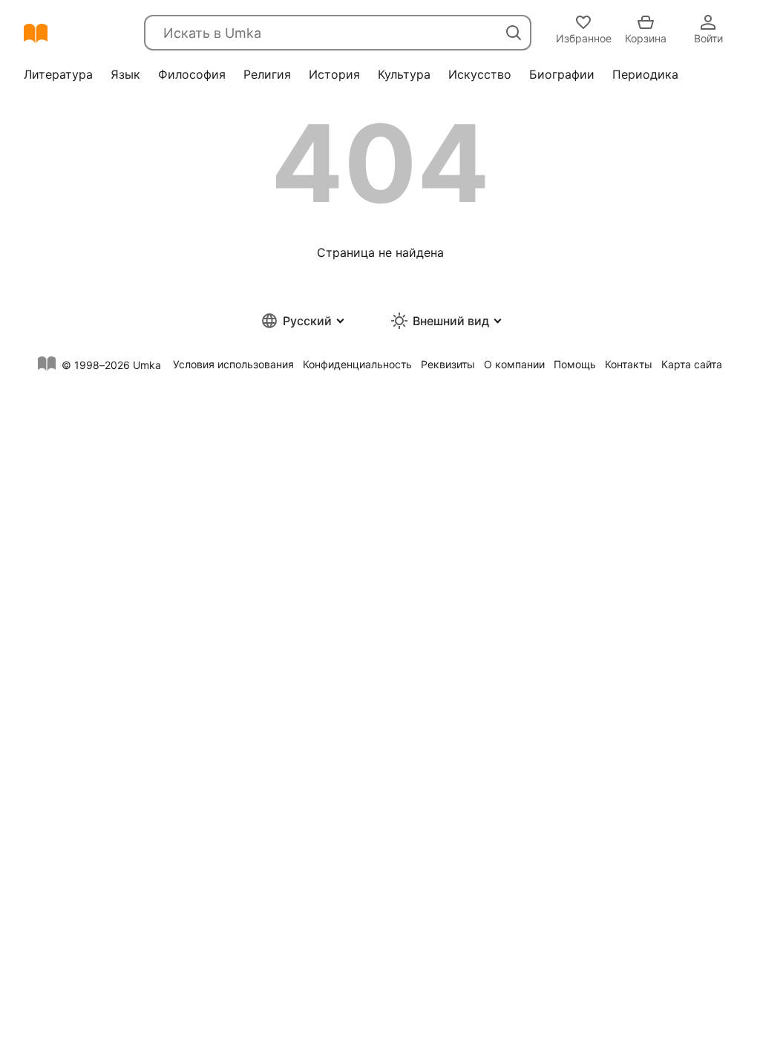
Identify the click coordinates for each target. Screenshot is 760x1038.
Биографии (561, 74)
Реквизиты (448, 364)
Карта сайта (691, 364)
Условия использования (233, 364)
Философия (192, 74)
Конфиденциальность (357, 364)
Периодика (645, 74)
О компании (514, 364)
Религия (267, 74)
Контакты (628, 364)
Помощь (575, 364)
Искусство (479, 74)
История (334, 74)
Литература (58, 74)
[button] (302, 321)
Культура (404, 74)
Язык (125, 74)
